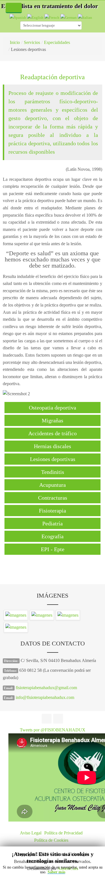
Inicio (15, 42)
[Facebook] (47, 719)
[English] (35, 17)
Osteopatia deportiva (52, 407)
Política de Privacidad (63, 832)
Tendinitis (52, 472)
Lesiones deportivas (52, 459)
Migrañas (52, 420)
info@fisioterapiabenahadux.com (45, 697)
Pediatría (52, 523)
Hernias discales (52, 446)
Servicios (32, 42)
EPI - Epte (52, 549)
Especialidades (57, 42)
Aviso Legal (30, 832)
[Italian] (85, 17)
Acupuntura (52, 485)
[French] (52, 17)
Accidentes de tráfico (52, 433)
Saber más (56, 872)
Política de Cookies (51, 840)
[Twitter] (58, 719)
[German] (68, 17)
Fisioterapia (52, 510)
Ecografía (52, 536)
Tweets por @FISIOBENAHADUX (52, 729)
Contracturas (52, 497)
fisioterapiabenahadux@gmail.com (46, 687)
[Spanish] (18, 17)
